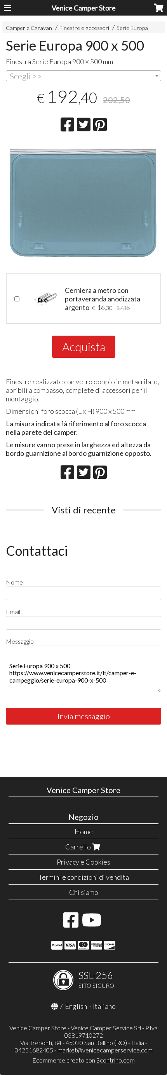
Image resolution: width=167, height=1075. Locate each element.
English (76, 1006)
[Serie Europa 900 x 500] (83, 203)
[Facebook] (70, 923)
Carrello (78, 846)
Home (84, 831)
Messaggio (20, 641)
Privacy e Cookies (83, 862)
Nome (14, 582)
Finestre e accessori (84, 28)
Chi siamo (83, 892)
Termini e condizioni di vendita (83, 877)
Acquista (83, 347)
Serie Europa (132, 28)
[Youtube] (92, 923)
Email (13, 611)
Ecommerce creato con (83, 1060)
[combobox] (83, 75)
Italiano (104, 1006)
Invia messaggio (83, 716)
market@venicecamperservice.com (105, 1050)
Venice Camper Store (84, 8)
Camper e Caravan (29, 28)
